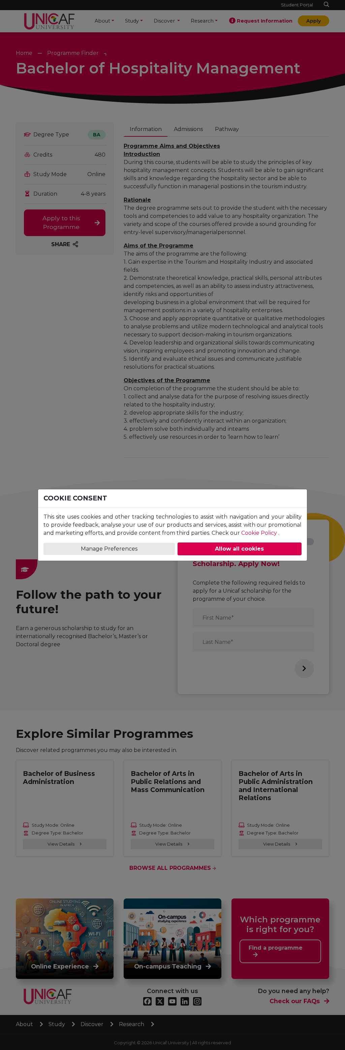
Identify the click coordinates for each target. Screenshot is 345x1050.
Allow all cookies (239, 549)
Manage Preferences (109, 549)
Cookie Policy (259, 533)
